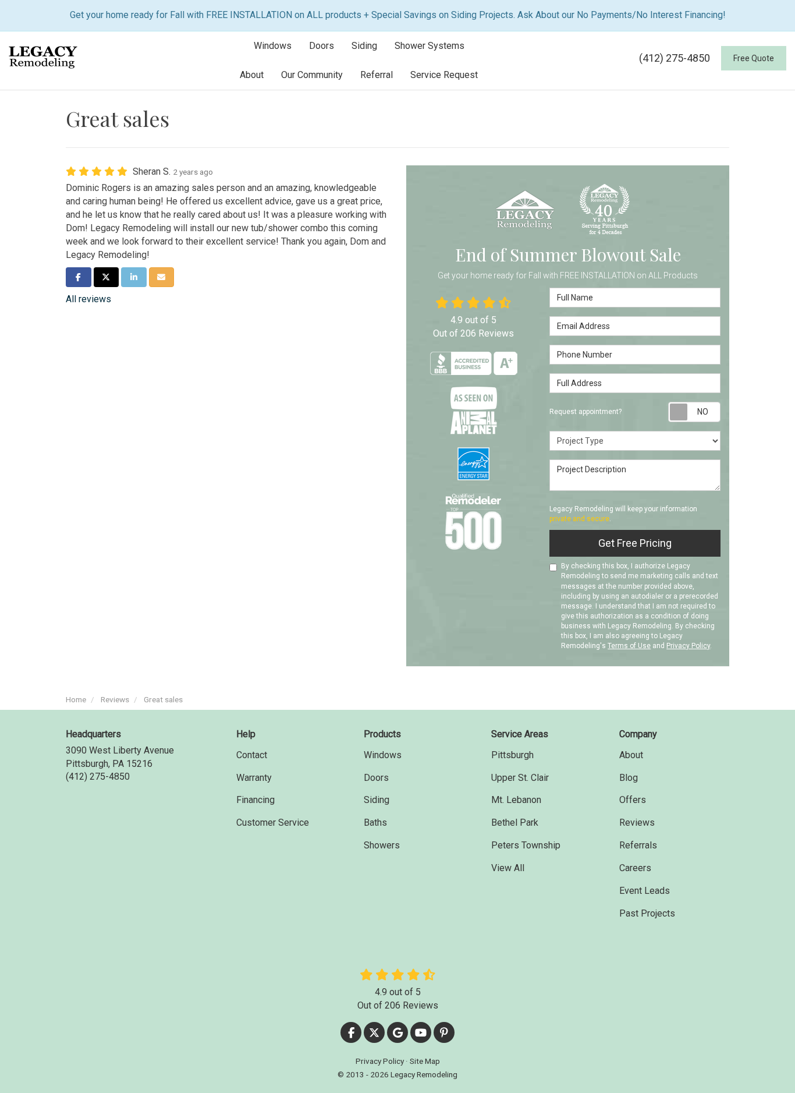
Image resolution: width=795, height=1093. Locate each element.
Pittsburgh (512, 754)
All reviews (88, 299)
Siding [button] (364, 45)
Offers (632, 799)
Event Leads (644, 890)
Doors (376, 777)
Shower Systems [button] (429, 45)
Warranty (254, 777)
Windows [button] (273, 45)
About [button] (252, 74)
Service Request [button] (444, 74)
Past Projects (647, 913)
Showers (382, 845)
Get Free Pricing (635, 543)
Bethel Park (514, 822)
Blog (628, 777)
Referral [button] (376, 74)
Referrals (638, 845)
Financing (255, 799)
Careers (635, 867)
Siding (376, 799)
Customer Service (272, 822)
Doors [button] (321, 45)
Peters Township (525, 845)
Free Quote (753, 58)
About (631, 754)
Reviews (637, 822)
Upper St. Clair (520, 777)
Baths (375, 822)
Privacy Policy (688, 646)
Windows (383, 754)
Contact (251, 754)
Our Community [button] (312, 74)
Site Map (425, 1061)
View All (507, 867)
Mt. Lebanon (516, 799)
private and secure (579, 519)
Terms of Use (629, 646)
